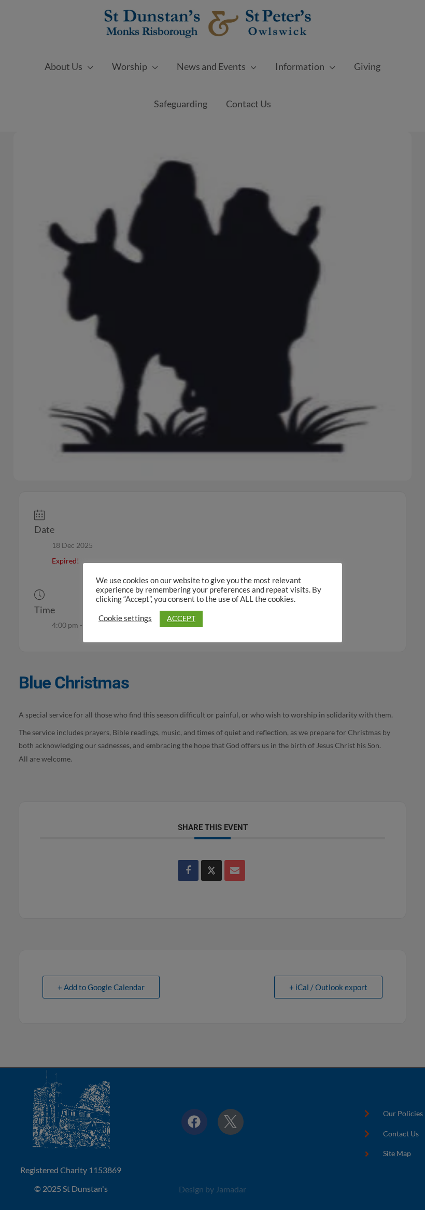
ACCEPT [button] (181, 618)
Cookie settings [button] (125, 618)
